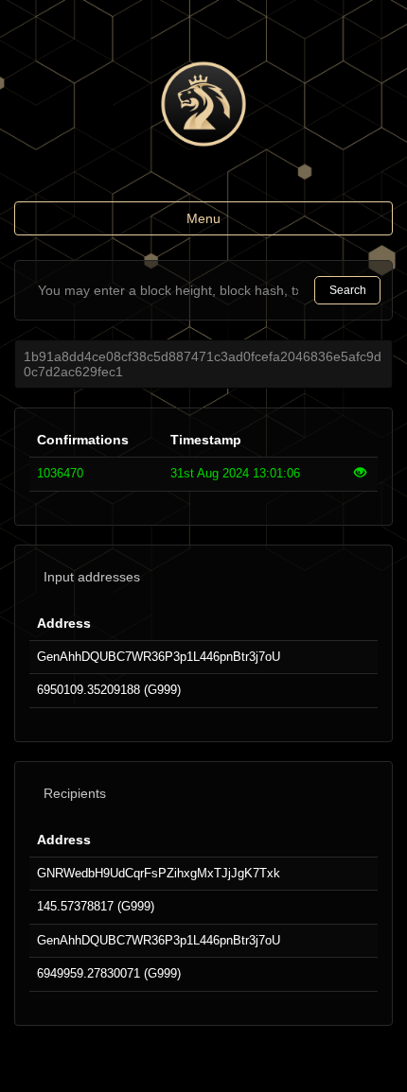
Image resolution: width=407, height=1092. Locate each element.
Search (347, 290)
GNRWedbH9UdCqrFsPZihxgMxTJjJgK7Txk (158, 873)
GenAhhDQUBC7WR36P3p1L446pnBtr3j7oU (158, 657)
